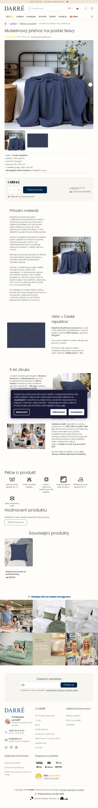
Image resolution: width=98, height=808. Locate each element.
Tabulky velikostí (72, 719)
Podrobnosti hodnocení (41, 37)
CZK (67, 8)
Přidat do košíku (35, 187)
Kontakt (38, 751)
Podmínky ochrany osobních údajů (18, 776)
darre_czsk (11, 750)
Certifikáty (69, 728)
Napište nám (40, 746)
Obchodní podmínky (14, 771)
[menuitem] (10, 16)
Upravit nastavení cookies (71, 793)
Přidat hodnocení (16, 527)
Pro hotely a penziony (44, 719)
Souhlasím (75, 412)
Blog (37, 728)
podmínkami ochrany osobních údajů (61, 693)
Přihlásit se (68, 688)
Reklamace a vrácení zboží (47, 742)
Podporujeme (41, 732)
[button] (88, 84)
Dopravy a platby (13, 766)
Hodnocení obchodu (44, 737)
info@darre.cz (15, 742)
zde (62, 405)
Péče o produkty (72, 723)
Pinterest (16, 750)
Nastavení (21, 412)
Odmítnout (57, 412)
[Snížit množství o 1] (10, 188)
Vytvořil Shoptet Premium (44, 802)
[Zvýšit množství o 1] (19, 188)
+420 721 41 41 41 (16, 734)
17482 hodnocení (51, 782)
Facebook (6, 750)
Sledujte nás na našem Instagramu (50, 601)
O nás (37, 723)
